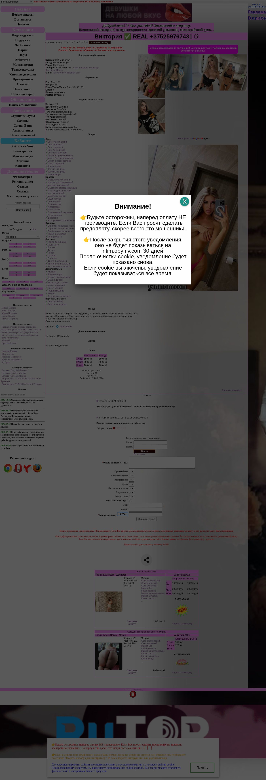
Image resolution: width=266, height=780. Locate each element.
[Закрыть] (184, 201)
